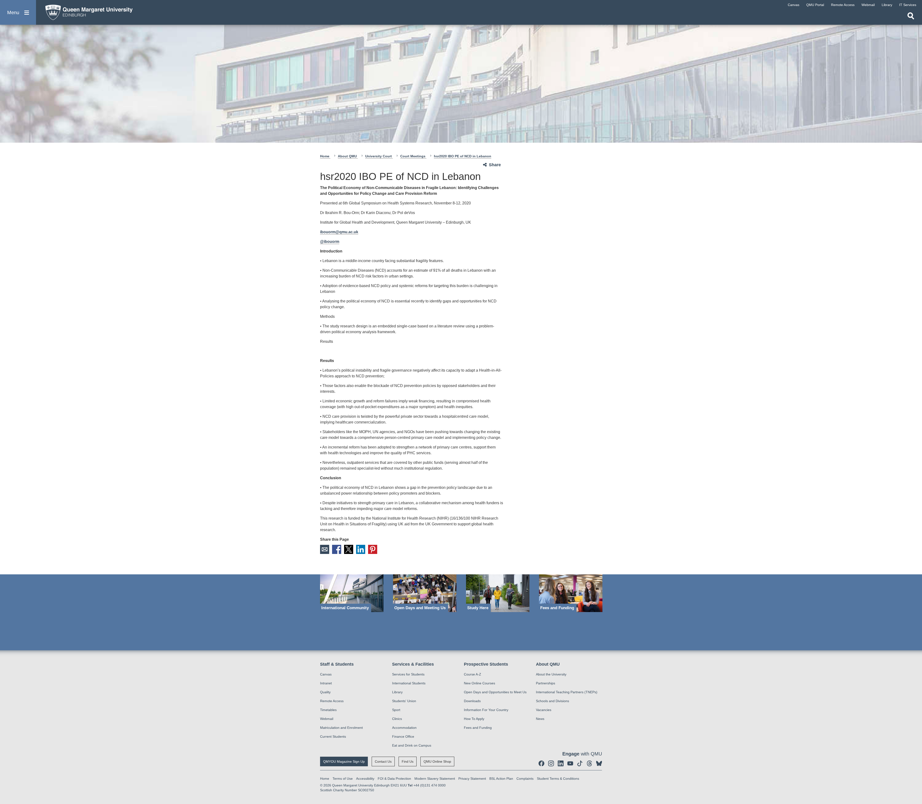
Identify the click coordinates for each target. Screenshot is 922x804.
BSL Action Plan (501, 778)
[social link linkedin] (561, 763)
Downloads (472, 701)
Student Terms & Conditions (558, 778)
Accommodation (404, 728)
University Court (379, 156)
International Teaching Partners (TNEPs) (566, 692)
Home (325, 156)
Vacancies (543, 710)
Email (324, 549)
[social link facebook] (541, 763)
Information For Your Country (486, 710)
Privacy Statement (472, 778)
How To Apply (474, 719)
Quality (325, 692)
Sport (396, 710)
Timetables (328, 710)
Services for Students (408, 674)
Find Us (407, 761)
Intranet (326, 683)
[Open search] (910, 16)
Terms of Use (343, 778)
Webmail (326, 719)
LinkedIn (360, 549)
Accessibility (365, 778)
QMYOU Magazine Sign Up (344, 761)
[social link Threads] (589, 763)
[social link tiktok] (580, 763)
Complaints (525, 778)
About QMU (348, 156)
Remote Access (332, 701)
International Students (408, 683)
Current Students (333, 736)
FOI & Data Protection (394, 778)
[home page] (87, 11)
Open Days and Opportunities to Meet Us (495, 692)
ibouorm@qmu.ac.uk (339, 232)
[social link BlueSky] (599, 763)
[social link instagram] (551, 763)
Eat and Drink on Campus (411, 745)
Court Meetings (413, 156)
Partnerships (545, 683)
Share (495, 164)
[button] (18, 12)
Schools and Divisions (552, 701)
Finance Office (403, 736)
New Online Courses (479, 683)
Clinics (397, 719)
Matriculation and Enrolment (341, 728)
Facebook (336, 549)
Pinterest (372, 549)
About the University (551, 674)
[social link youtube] (570, 763)
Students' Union (404, 701)
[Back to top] (916, 757)
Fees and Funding (478, 728)
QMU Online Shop (437, 761)
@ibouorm (329, 241)
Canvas (326, 674)
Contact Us (383, 761)
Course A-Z (472, 674)
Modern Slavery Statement (434, 778)
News (540, 719)
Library (397, 692)
